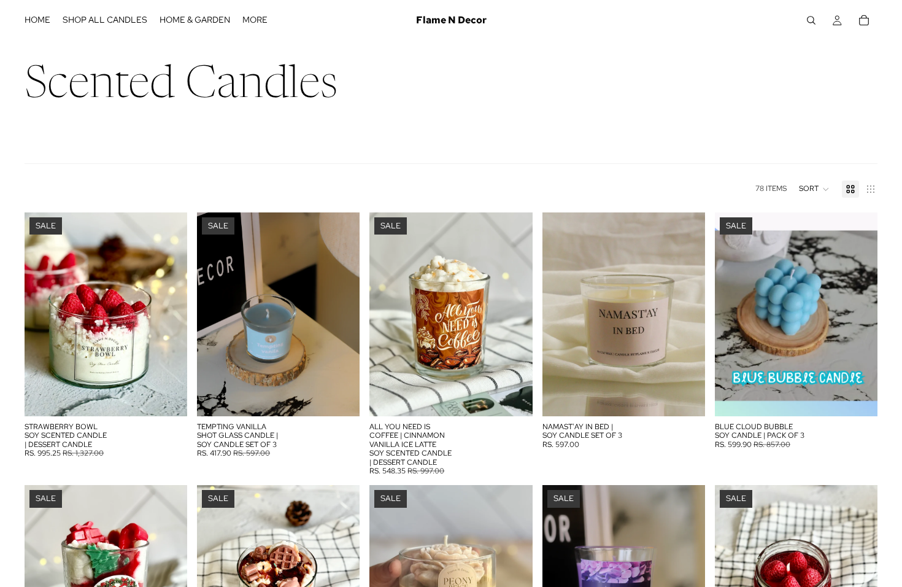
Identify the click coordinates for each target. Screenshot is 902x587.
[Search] (811, 20)
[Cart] (863, 20)
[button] (814, 189)
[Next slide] (168, 314)
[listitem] (255, 20)
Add (178, 397)
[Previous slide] (43, 314)
